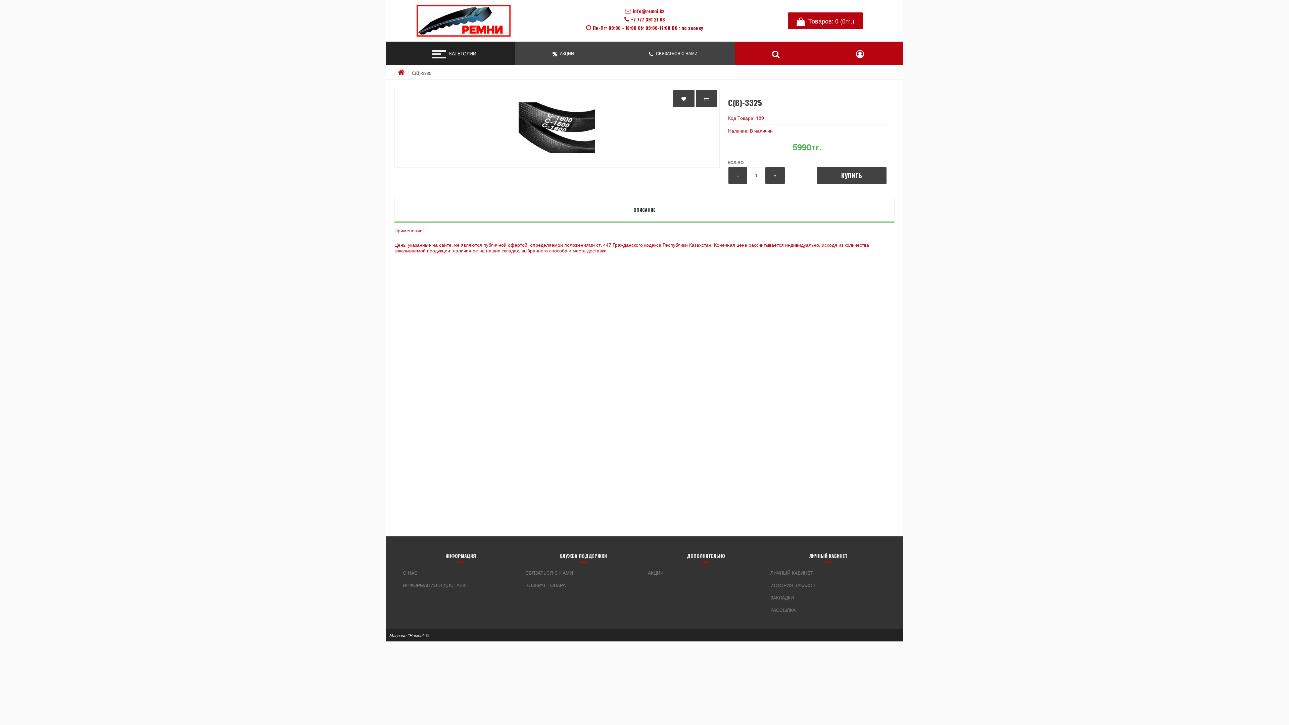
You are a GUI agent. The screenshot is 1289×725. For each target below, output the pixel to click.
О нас (410, 572)
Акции (656, 572)
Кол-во (736, 162)
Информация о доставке (435, 585)
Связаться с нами (549, 572)
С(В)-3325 (421, 73)
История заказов (792, 585)
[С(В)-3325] (557, 128)
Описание (644, 209)
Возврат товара (545, 585)
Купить (851, 175)
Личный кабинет (791, 572)
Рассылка (783, 610)
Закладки (782, 597)
